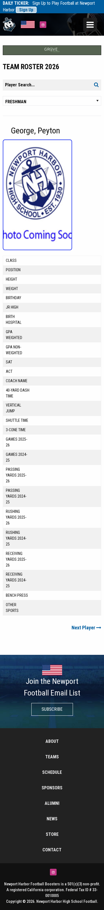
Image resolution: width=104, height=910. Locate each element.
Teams (52, 756)
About (52, 741)
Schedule (52, 772)
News (52, 818)
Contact (52, 849)
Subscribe (52, 709)
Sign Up (26, 9)
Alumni (52, 803)
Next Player (84, 627)
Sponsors (52, 787)
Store (52, 834)
